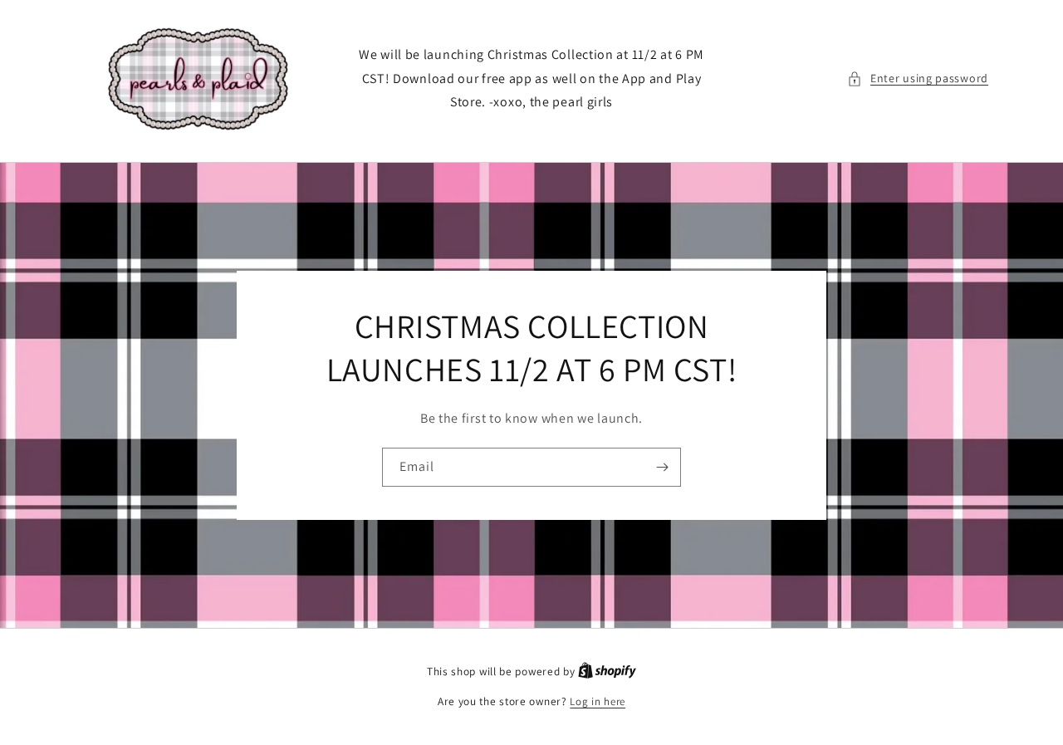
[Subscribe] (662, 467)
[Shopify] (607, 671)
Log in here (597, 701)
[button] (917, 78)
